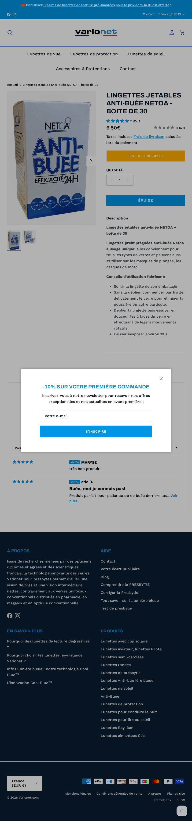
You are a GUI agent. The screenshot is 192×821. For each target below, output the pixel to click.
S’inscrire (96, 431)
